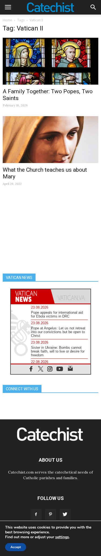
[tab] (31, 296)
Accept (16, 547)
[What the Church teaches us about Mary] (50, 139)
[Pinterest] (50, 514)
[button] (93, 7)
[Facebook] (36, 514)
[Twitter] (65, 514)
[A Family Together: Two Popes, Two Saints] (50, 61)
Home (7, 20)
